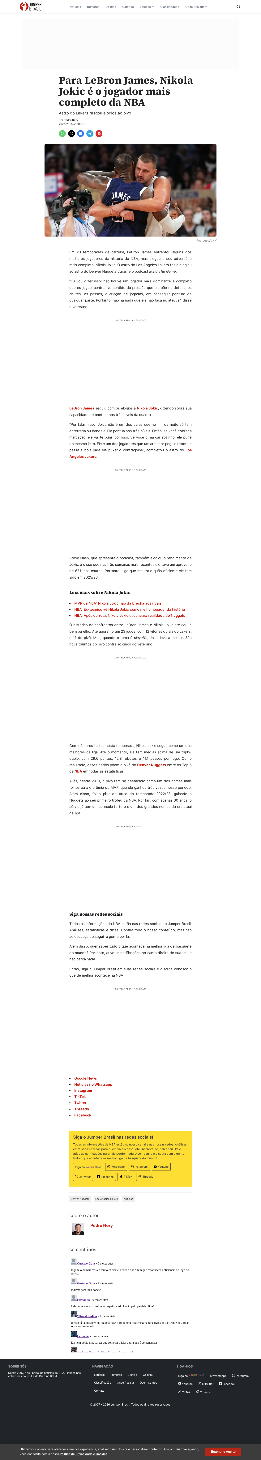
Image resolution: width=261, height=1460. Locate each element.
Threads (148, 1176)
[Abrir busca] (238, 7)
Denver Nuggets (151, 765)
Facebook (107, 1176)
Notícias (75, 7)
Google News (85, 1078)
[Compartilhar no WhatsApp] (62, 133)
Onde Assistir (194, 7)
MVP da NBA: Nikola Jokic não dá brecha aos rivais (118, 603)
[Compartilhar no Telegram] (89, 133)
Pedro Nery (71, 120)
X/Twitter (85, 1176)
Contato (99, 1390)
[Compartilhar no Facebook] (80, 133)
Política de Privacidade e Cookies (83, 1454)
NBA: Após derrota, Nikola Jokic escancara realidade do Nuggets (129, 615)
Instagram (141, 1166)
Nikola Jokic (147, 408)
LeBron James (81, 408)
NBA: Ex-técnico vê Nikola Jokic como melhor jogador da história (129, 609)
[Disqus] (130, 1304)
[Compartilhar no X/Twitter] (71, 133)
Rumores (93, 7)
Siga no (80, 1167)
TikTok (128, 1176)
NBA (78, 771)
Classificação (169, 7)
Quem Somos (148, 1382)
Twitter (80, 1103)
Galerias (128, 7)
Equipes (145, 7)
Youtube (163, 1166)
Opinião (110, 7)
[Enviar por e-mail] (99, 133)
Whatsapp (118, 1166)
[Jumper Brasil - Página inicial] (30, 6)
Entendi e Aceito (223, 1452)
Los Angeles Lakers (106, 1198)
